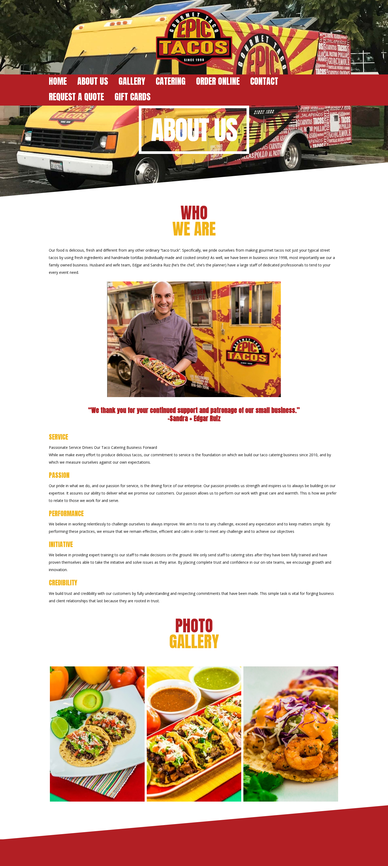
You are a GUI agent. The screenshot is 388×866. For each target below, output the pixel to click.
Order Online (218, 81)
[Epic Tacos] (194, 37)
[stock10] (194, 734)
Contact (264, 81)
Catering (171, 81)
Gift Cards (132, 96)
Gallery (132, 81)
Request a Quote (76, 96)
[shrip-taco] (291, 734)
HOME (58, 81)
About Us (92, 81)
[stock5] (97, 734)
